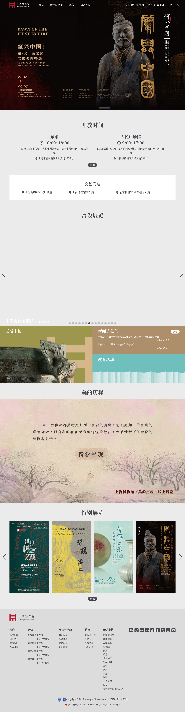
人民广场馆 (131, 136)
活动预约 (13, 642)
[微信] (131, 630)
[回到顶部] (180, 703)
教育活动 (63, 646)
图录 (105, 685)
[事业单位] (60, 699)
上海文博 (107, 681)
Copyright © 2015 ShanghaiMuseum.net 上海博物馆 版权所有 (97, 699)
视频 (105, 654)
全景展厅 (107, 658)
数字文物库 (108, 635)
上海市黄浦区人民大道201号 (132, 158)
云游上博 (108, 630)
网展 (105, 650)
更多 (175, 331)
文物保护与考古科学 (113, 688)
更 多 (92, 165)
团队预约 (13, 638)
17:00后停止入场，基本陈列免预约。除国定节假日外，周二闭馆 (54, 151)
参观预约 (13, 635)
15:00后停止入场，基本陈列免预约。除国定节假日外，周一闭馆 (131, 151)
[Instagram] (168, 630)
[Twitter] (163, 630)
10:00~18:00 (56, 142)
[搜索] (178, 4)
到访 (30, 630)
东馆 (54, 136)
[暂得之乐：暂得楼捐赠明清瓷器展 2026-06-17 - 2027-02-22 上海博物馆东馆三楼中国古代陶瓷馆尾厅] (113, 557)
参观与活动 (65, 630)
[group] (92, 274)
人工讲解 (13, 646)
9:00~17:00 (132, 142)
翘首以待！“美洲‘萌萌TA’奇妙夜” (116, 344)
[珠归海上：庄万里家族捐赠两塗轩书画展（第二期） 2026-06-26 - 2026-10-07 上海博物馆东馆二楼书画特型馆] (71, 557)
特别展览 (63, 642)
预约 (12, 630)
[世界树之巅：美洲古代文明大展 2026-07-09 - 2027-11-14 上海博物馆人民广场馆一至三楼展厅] (29, 557)
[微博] (136, 630)
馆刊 (105, 677)
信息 (87, 630)
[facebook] (158, 630)
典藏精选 (107, 638)
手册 (105, 673)
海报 (105, 665)
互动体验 (63, 638)
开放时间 (92, 125)
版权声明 (89, 646)
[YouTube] (173, 630)
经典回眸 (107, 662)
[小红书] (142, 630)
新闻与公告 (90, 635)
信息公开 (89, 638)
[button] (56, 108)
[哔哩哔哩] (147, 630)
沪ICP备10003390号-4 (110, 704)
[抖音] (152, 630)
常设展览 (63, 635)
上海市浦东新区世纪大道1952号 (56, 158)
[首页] (19, 5)
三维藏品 (107, 642)
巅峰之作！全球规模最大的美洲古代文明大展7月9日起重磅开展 (128, 336)
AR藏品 (106, 646)
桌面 (105, 669)
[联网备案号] (66, 704)
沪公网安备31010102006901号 (94, 704)
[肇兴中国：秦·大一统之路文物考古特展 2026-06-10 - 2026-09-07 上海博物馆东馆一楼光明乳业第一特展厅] (156, 557)
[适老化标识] (64, 699)
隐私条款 (89, 642)
